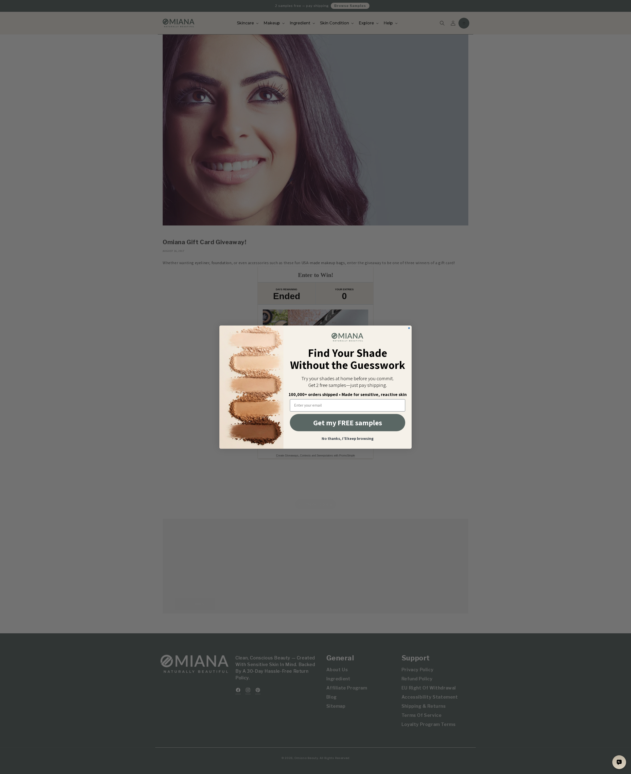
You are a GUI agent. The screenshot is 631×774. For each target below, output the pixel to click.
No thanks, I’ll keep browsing (348, 438)
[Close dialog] (409, 328)
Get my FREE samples (347, 423)
